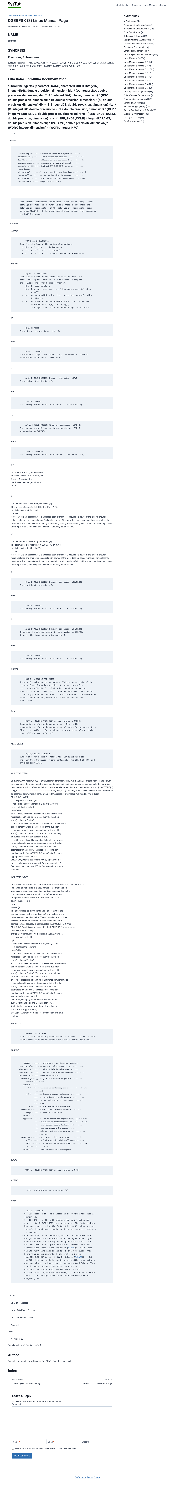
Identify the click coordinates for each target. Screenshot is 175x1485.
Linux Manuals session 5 (135, 77)
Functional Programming (135, 47)
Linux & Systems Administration (138, 54)
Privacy (97, 1477)
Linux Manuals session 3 (32, 15)
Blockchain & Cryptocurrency (137, 29)
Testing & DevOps (132, 117)
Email (51, 1442)
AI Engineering (130, 21)
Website (85, 1442)
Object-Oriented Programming (137, 95)
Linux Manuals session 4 (135, 73)
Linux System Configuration (136, 91)
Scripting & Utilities (132, 103)
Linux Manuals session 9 (135, 88)
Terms (90, 1477)
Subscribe (136, 5)
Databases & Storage (133, 36)
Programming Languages (135, 99)
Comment (17, 1404)
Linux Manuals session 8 (135, 84)
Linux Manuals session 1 (135, 62)
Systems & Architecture (134, 114)
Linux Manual (15, 26)
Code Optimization (132, 32)
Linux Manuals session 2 (135, 66)
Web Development (132, 121)
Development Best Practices (136, 43)
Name (16, 1442)
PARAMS (71, 1248)
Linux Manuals (150, 5)
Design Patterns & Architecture (137, 40)
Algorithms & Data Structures (137, 25)
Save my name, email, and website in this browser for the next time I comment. (45, 1448)
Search (162, 5)
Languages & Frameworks (135, 51)
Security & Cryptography (134, 106)
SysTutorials (80, 1477)
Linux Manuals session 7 (135, 80)
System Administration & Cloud (138, 110)
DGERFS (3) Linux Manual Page (26, 1381)
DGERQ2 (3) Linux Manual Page (97, 1381)
